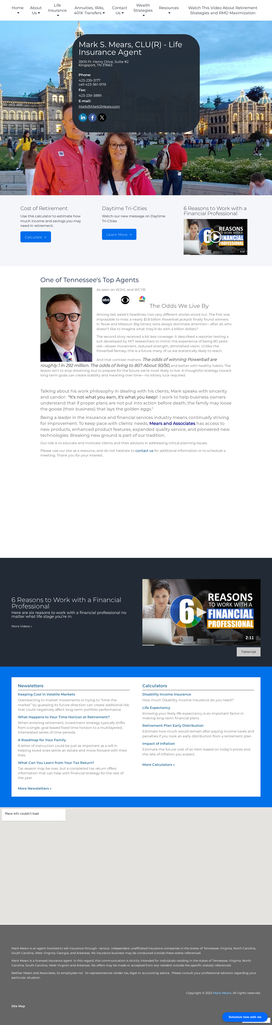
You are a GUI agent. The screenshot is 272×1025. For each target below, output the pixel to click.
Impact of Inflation (158, 744)
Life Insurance (57, 8)
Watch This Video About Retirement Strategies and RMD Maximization (222, 10)
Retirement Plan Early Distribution (173, 726)
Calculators (154, 685)
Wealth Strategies (143, 8)
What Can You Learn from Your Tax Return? (56, 763)
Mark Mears (222, 993)
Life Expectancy (156, 708)
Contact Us (119, 10)
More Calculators (158, 765)
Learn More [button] (117, 235)
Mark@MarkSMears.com (99, 107)
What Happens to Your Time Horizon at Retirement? (64, 717)
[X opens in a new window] (102, 117)
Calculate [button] (33, 237)
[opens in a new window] (215, 237)
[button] (215, 237)
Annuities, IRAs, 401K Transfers (89, 10)
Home (18, 8)
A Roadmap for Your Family (42, 740)
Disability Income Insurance (166, 694)
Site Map (18, 1006)
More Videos (21, 626)
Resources (169, 8)
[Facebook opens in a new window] (92, 117)
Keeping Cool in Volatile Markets (46, 694)
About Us (36, 10)
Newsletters (30, 685)
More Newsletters (35, 788)
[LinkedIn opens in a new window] (83, 117)
